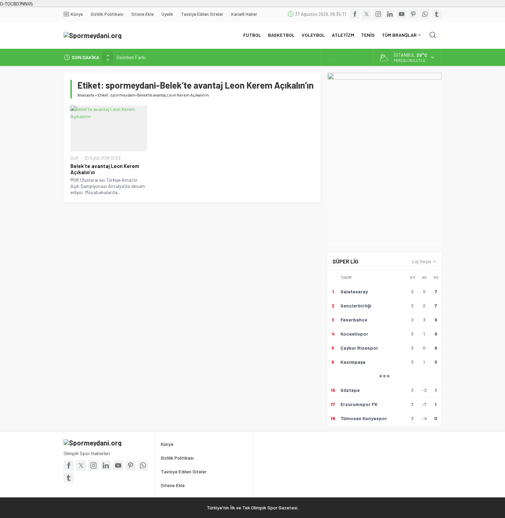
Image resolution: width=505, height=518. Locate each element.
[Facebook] (355, 14)
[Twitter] (366, 14)
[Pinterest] (413, 14)
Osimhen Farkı (131, 57)
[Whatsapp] (425, 14)
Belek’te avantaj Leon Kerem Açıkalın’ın (104, 169)
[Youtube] (401, 14)
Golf (74, 158)
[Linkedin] (390, 14)
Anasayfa (85, 94)
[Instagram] (378, 14)
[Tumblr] (436, 14)
